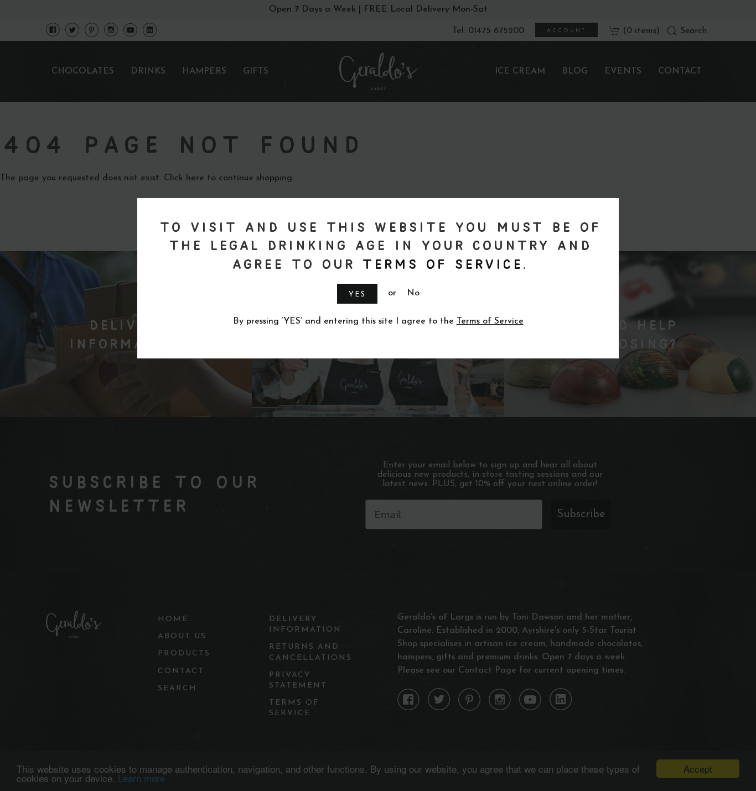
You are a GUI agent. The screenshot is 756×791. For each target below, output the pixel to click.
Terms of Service (440, 264)
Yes (357, 294)
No (413, 293)
